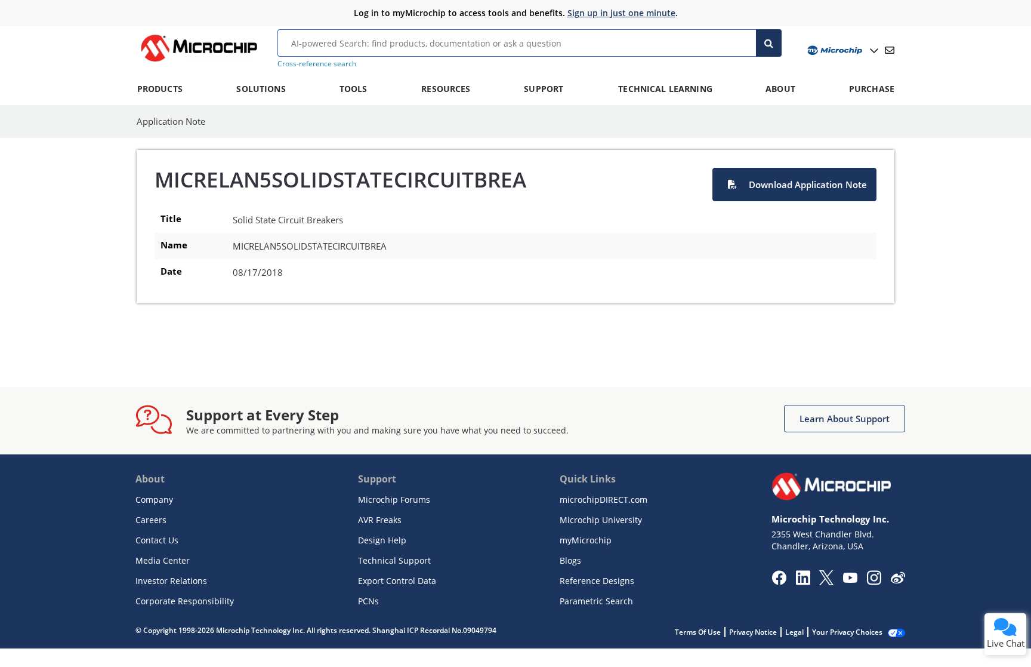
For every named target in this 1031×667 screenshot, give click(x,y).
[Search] (769, 43)
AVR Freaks (380, 519)
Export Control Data (397, 580)
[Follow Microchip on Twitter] (826, 582)
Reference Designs (597, 580)
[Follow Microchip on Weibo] (897, 580)
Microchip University (601, 519)
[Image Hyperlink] (199, 61)
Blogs (570, 560)
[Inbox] (889, 50)
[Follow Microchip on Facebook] (778, 582)
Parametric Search (596, 601)
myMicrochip (586, 540)
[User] (841, 50)
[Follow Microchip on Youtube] (849, 579)
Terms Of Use (698, 632)
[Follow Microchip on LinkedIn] (802, 582)
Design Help (382, 540)
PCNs (368, 601)
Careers (150, 519)
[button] (794, 184)
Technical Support (394, 560)
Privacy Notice (753, 632)
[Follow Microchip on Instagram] (873, 582)
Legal (794, 632)
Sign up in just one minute (621, 13)
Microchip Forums (394, 499)
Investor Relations (171, 580)
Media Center (162, 560)
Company (154, 499)
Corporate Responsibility (184, 601)
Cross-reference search (316, 64)
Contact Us (156, 540)
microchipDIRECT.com (603, 499)
